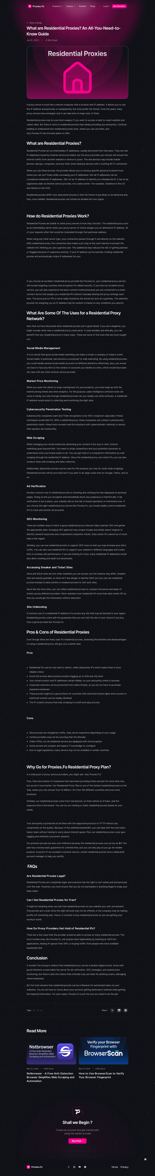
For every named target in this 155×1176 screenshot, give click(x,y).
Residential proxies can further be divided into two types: (75, 199)
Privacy (124, 1167)
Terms (114, 1167)
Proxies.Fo (36, 133)
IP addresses (72, 150)
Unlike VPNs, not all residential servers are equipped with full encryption (65, 741)
